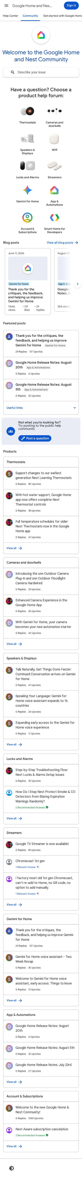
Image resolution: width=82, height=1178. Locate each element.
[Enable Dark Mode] (11, 1168)
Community (30, 15)
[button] (6, 5)
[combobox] (41, 72)
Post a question (37, 438)
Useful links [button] (15, 408)
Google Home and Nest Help (32, 6)
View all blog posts (60, 242)
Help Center (10, 15)
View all (11, 548)
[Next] (78, 284)
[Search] (13, 72)
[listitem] (28, 281)
